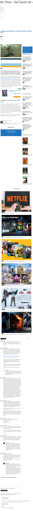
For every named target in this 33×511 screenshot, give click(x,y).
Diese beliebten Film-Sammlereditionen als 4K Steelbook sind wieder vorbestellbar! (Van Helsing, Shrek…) (27, 126)
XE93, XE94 (9, 79)
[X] (18, 0)
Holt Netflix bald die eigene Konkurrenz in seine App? (27, 86)
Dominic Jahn (7, 442)
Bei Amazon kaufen (17, 96)
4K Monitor (24, 68)
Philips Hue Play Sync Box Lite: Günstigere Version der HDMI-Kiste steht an (27, 72)
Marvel (12, 120)
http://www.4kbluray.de (13, 447)
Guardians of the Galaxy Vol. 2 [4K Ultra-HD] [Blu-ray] (14, 91)
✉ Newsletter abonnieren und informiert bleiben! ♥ (8, 488)
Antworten (4, 345)
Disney (7, 120)
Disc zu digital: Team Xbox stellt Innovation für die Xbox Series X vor (27, 97)
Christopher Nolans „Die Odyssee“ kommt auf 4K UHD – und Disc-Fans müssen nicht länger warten (27, 79)
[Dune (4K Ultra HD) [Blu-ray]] (25, 173)
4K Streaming (24, 114)
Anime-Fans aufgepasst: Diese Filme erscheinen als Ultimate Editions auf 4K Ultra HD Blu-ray (13, 285)
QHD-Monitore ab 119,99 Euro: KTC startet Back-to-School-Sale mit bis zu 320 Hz (27, 66)
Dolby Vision (9, 120)
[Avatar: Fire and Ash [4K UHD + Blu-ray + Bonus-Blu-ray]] (25, 154)
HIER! (15, 494)
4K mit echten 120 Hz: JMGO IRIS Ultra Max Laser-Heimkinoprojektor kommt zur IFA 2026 (27, 58)
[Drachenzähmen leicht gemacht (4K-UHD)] (25, 183)
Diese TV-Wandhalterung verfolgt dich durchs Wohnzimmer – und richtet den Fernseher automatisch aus (27, 105)
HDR (10, 120)
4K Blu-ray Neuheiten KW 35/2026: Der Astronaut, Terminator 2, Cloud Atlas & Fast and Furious (27, 119)
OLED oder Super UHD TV (5, 78)
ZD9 (6, 79)
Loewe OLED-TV (13, 78)
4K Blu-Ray (5, 120)
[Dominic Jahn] (2, 123)
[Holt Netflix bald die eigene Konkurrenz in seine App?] (16, 201)
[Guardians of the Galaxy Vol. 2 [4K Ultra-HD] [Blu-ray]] (4, 93)
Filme (1, 36)
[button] (25, 0)
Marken (23, 74)
